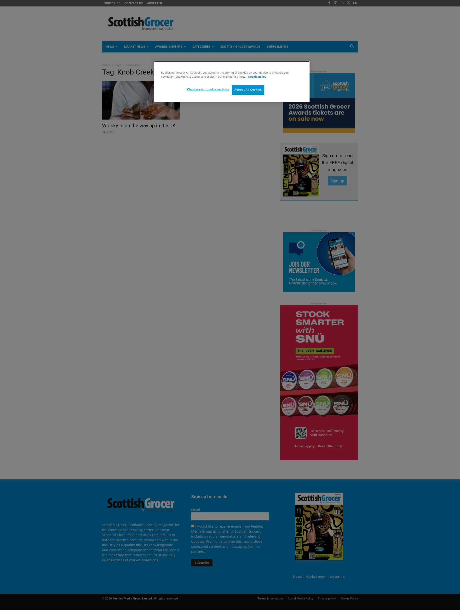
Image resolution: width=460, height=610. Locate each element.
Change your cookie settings (208, 89)
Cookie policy (257, 76)
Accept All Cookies (248, 89)
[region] (232, 81)
